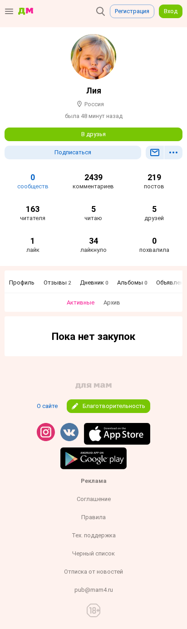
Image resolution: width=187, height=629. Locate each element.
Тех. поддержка (94, 535)
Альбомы (132, 282)
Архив (111, 302)
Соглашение (94, 499)
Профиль (21, 282)
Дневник (94, 282)
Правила (93, 517)
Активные (80, 302)
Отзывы (57, 282)
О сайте (47, 406)
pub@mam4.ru (93, 589)
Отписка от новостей (93, 571)
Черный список (93, 553)
